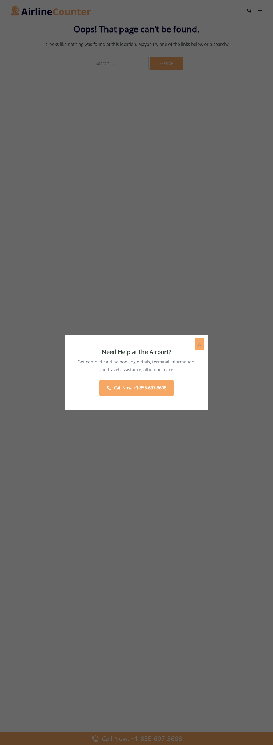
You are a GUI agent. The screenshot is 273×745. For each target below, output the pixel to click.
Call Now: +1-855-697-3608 (140, 388)
